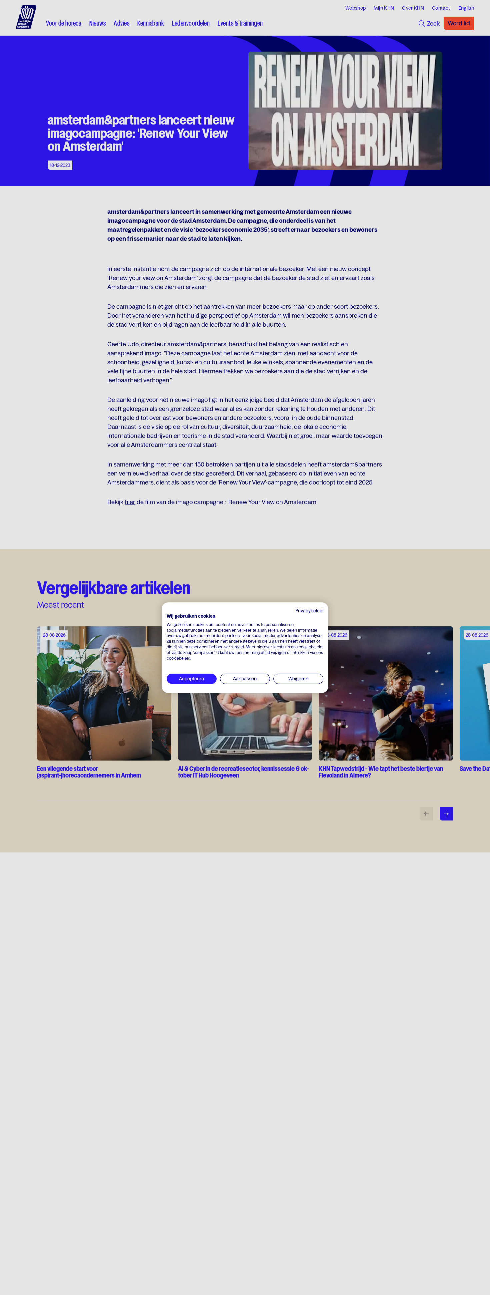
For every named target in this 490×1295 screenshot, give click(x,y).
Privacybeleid (309, 611)
